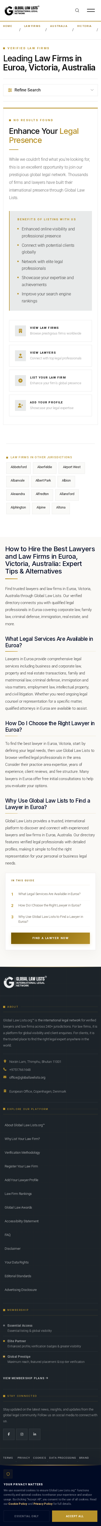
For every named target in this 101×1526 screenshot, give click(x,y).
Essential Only (27, 1516)
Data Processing (62, 1457)
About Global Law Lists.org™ (25, 1125)
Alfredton (42, 494)
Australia (59, 26)
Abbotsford (18, 467)
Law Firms (32, 26)
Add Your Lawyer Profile (21, 1180)
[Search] (77, 10)
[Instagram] (21, 1434)
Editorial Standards (18, 1276)
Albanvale (18, 480)
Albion (66, 480)
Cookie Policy (17, 1504)
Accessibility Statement (22, 1221)
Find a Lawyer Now (50, 938)
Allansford (67, 494)
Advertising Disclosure (21, 1290)
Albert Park (43, 480)
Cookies (39, 1457)
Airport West (72, 467)
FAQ (8, 1235)
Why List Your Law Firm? (22, 1139)
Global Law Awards (18, 1207)
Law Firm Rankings (18, 1194)
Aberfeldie (44, 467)
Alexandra (18, 494)
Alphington (18, 507)
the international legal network (59, 1020)
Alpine (41, 507)
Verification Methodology (22, 1152)
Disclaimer (12, 1249)
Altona (60, 507)
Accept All (75, 1516)
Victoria (84, 26)
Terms (8, 1457)
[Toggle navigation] (91, 10)
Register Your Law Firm (21, 1166)
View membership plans (24, 1378)
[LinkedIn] (34, 1434)
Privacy (24, 1457)
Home (7, 26)
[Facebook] (9, 1434)
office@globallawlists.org (27, 1077)
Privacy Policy (43, 1504)
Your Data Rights (16, 1262)
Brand (84, 1457)
